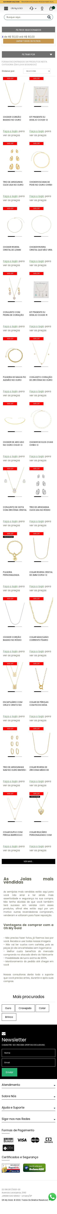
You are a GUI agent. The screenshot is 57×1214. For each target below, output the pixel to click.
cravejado (25, 1008)
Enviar (9, 1072)
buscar (50, 17)
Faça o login (10, 131)
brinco (9, 1017)
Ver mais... (29, 861)
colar (42, 1008)
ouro (8, 1008)
